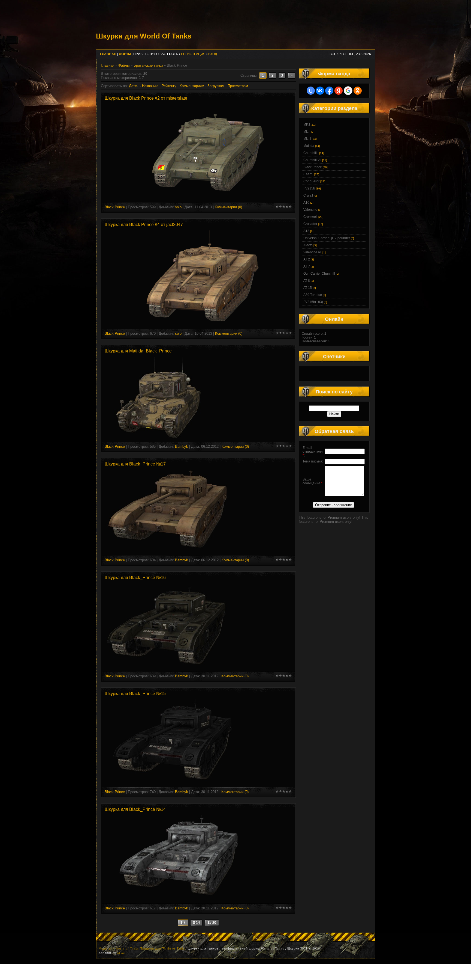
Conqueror (311, 181)
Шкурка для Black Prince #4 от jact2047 (144, 224)
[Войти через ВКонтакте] (320, 91)
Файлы (123, 65)
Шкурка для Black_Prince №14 (135, 809)
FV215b (309, 188)
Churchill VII (312, 160)
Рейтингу (169, 86)
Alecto (308, 245)
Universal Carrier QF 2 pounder (326, 238)
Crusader (310, 224)
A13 (306, 231)
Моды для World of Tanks (119, 948)
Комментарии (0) (228, 207)
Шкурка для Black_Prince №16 (135, 577)
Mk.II (306, 132)
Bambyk (181, 446)
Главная (107, 65)
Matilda (308, 146)
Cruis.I (308, 195)
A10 (306, 202)
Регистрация (193, 54)
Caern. (308, 174)
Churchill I (310, 153)
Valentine (310, 210)
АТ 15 (307, 288)
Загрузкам (215, 86)
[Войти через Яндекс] (338, 91)
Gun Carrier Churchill (319, 273)
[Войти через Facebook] (329, 91)
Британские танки (148, 65)
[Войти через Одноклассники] (358, 91)
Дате (133, 86)
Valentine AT (312, 252)
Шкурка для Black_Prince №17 (135, 464)
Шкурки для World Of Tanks (143, 36)
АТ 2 (306, 259)
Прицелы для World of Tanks (162, 948)
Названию (150, 86)
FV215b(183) (313, 302)
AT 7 (306, 266)
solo (178, 207)
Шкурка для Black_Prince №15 (135, 693)
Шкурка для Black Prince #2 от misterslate (146, 98)
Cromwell (310, 217)
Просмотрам (238, 86)
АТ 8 (306, 281)
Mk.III (307, 139)
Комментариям (192, 86)
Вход (212, 54)
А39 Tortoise (312, 295)
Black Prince (115, 207)
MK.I (306, 124)
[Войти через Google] (348, 90)
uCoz (121, 953)
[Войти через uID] (311, 91)
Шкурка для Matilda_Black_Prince (138, 351)
